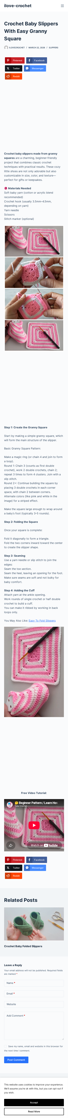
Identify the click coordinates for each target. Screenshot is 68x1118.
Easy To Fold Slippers (42, 620)
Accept (34, 1102)
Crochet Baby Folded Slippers (23, 946)
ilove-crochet (18, 5)
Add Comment (16, 1015)
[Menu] (62, 5)
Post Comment (16, 1059)
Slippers (53, 47)
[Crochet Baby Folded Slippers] (34, 924)
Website (11, 1004)
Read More (34, 1111)
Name (11, 983)
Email (11, 993)
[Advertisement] (34, 116)
